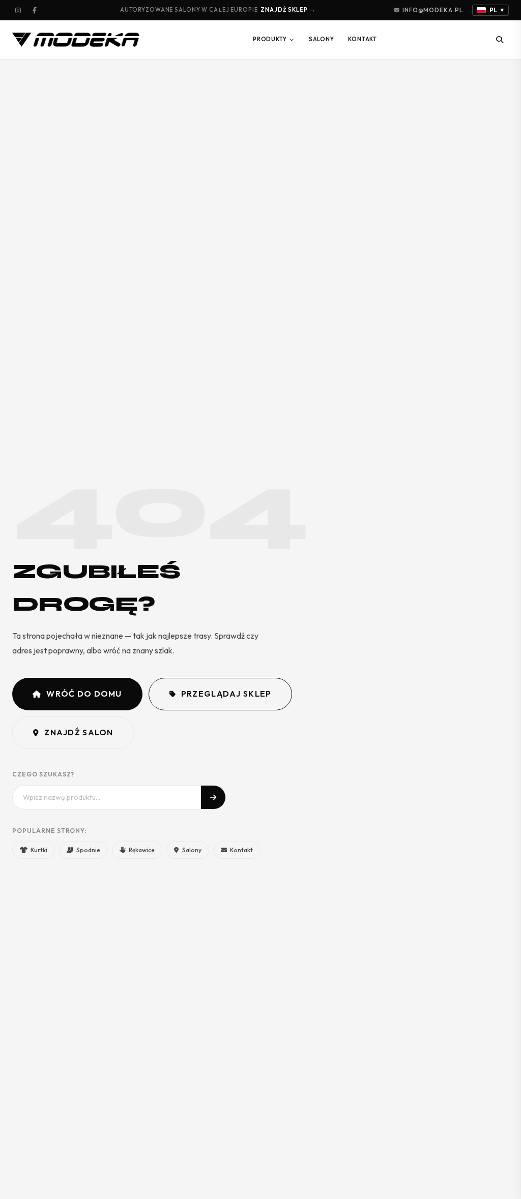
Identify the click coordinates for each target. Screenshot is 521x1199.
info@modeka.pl (432, 10)
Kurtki (39, 850)
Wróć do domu (84, 693)
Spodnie (88, 850)
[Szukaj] (499, 40)
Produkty (270, 39)
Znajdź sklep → (287, 9)
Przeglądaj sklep (226, 693)
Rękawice (142, 850)
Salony (321, 39)
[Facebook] (34, 10)
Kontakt (362, 39)
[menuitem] (274, 39)
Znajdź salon (78, 732)
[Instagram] (18, 10)
